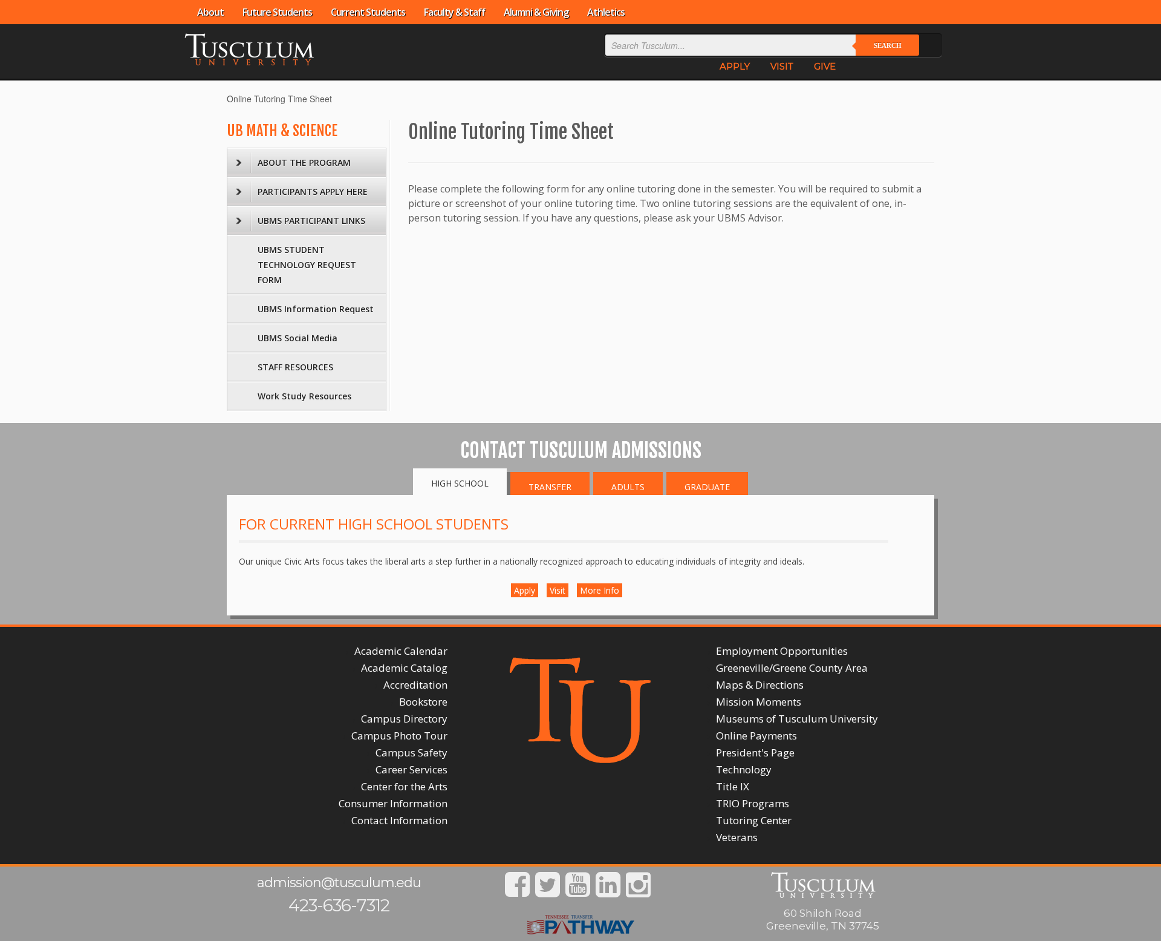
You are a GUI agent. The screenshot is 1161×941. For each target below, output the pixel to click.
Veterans (737, 837)
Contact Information (399, 820)
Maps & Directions (760, 685)
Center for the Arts (404, 786)
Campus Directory (404, 719)
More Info (599, 590)
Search (888, 45)
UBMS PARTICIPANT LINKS (311, 220)
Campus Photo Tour (399, 736)
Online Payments (756, 736)
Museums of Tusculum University (797, 719)
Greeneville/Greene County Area (792, 668)
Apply (524, 590)
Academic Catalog (404, 668)
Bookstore (423, 702)
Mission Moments (758, 702)
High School (460, 483)
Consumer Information (393, 803)
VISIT (781, 66)
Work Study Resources (304, 396)
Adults (628, 487)
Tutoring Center (754, 820)
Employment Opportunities (782, 651)
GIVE (825, 66)
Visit (557, 590)
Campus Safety (411, 752)
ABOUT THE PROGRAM (304, 162)
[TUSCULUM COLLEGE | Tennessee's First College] (249, 48)
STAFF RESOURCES (295, 367)
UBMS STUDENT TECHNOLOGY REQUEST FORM (307, 265)
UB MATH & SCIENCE (282, 131)
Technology (744, 769)
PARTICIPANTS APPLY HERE (313, 191)
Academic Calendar (400, 651)
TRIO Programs (752, 803)
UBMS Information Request (316, 309)
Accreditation (415, 685)
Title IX (732, 786)
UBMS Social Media (297, 338)
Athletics (606, 12)
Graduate (707, 487)
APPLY (735, 66)
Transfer (549, 487)
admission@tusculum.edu (339, 882)
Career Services (411, 769)
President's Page (755, 752)
